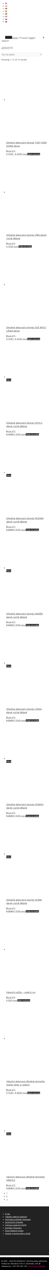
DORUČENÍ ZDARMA (14, 1222)
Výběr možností (33, 154)
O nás (7, 1214)
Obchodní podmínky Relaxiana (18, 1219)
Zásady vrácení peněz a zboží (17, 1233)
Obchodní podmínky (37, 1266)
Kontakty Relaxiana (13, 1228)
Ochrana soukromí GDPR (15, 1225)
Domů (15, 38)
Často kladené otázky (14, 1230)
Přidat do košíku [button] (25, 246)
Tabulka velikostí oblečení (16, 1216)
